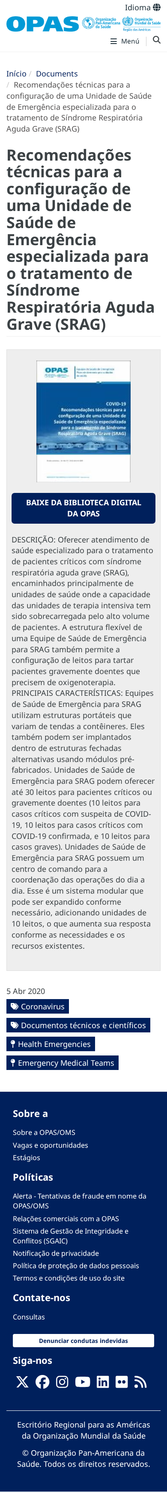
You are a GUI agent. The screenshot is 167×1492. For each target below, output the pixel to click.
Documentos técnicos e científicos (83, 1025)
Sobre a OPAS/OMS (44, 1132)
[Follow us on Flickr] (122, 1384)
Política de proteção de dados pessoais (76, 1265)
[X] (22, 1384)
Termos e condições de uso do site (69, 1278)
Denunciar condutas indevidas (83, 1341)
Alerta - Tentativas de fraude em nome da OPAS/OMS (79, 1201)
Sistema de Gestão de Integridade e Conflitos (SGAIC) (70, 1236)
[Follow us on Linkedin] (103, 1384)
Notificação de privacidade (56, 1253)
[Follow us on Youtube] (82, 1384)
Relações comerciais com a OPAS (66, 1218)
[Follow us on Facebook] (42, 1384)
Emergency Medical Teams (66, 1063)
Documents (57, 73)
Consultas (29, 1317)
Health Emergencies (54, 1044)
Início (16, 73)
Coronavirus (43, 1006)
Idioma (139, 7)
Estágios (26, 1157)
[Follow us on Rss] (140, 1384)
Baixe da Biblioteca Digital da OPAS (83, 508)
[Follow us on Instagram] (62, 1384)
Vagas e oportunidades (50, 1145)
